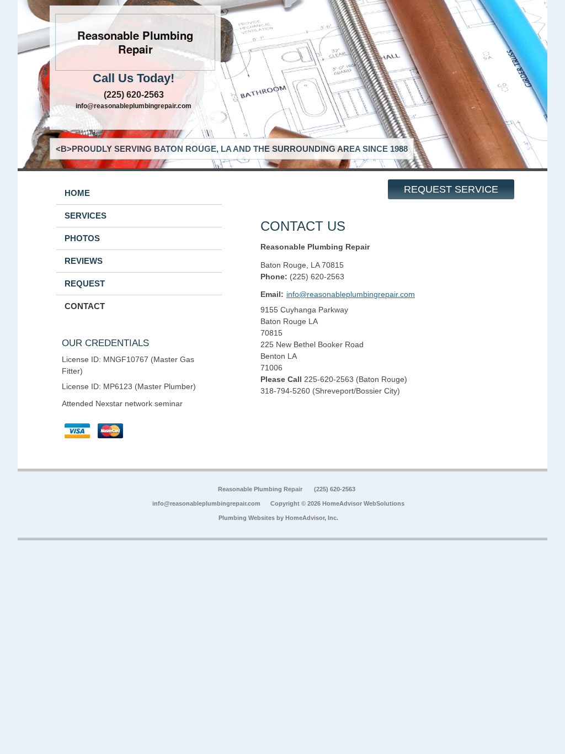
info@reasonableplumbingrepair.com (133, 106)
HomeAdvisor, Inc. (311, 517)
